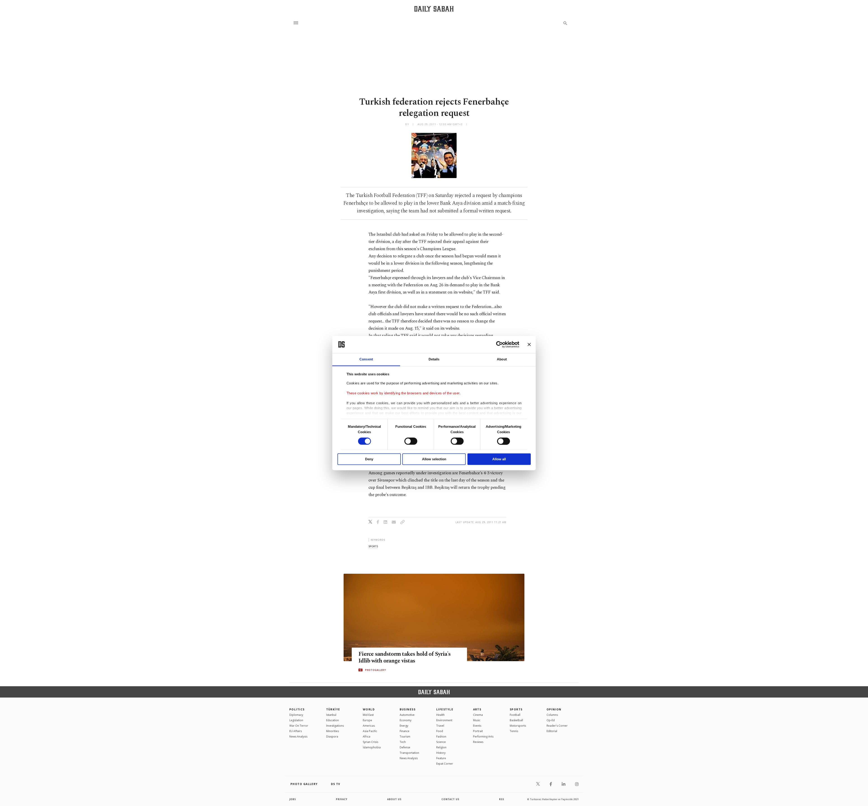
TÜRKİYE (333, 709)
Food (439, 731)
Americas (369, 726)
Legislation (296, 720)
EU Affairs (295, 731)
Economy (405, 720)
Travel (440, 726)
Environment (444, 720)
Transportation (409, 753)
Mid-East (368, 715)
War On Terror (298, 726)
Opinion (554, 709)
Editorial (552, 731)
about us (394, 799)
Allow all (499, 459)
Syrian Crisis (370, 742)
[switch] (410, 441)
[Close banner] (529, 344)
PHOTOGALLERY (375, 670)
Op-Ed (551, 720)
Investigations (335, 726)
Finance (404, 731)
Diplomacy (296, 715)
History (441, 753)
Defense (405, 747)
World (369, 709)
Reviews (478, 742)
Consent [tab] (366, 359)
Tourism (405, 736)
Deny (369, 459)
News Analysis (298, 736)
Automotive (407, 715)
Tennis (514, 731)
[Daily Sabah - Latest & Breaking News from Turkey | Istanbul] (434, 9)
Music (476, 720)
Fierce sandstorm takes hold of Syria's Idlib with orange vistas (405, 657)
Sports (516, 709)
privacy (341, 799)
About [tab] (502, 359)
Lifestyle (444, 709)
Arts (477, 709)
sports (373, 546)
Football (515, 715)
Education (332, 720)
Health (440, 715)
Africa (366, 736)
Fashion (441, 736)
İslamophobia (372, 747)
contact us (450, 799)
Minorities (332, 731)
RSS (501, 799)
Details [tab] (434, 359)
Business (408, 709)
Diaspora (332, 736)
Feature (441, 758)
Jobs (292, 799)
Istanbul (331, 715)
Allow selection (434, 459)
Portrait (478, 731)
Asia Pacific (370, 731)
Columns (552, 715)
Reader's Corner (557, 726)
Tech (403, 742)
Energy (404, 726)
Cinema (478, 715)
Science (441, 742)
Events (477, 726)
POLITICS (297, 709)
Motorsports (518, 726)
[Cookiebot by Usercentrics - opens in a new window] (499, 344)
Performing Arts (483, 736)
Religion (441, 747)
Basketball (516, 720)
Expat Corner (444, 764)
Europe (367, 720)
